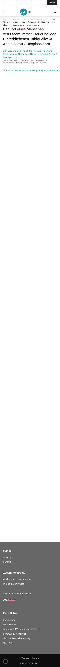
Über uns (8, 557)
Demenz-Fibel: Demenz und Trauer (25, 19)
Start (5, 19)
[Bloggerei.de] (9, 600)
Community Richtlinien (15, 633)
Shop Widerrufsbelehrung (16, 638)
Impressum (9, 619)
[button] (5, 661)
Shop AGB (8, 643)
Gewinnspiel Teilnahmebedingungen (22, 629)
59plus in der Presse (13, 583)
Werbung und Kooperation (17, 579)
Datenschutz (9, 624)
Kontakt (7, 561)
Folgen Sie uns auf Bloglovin (17, 593)
